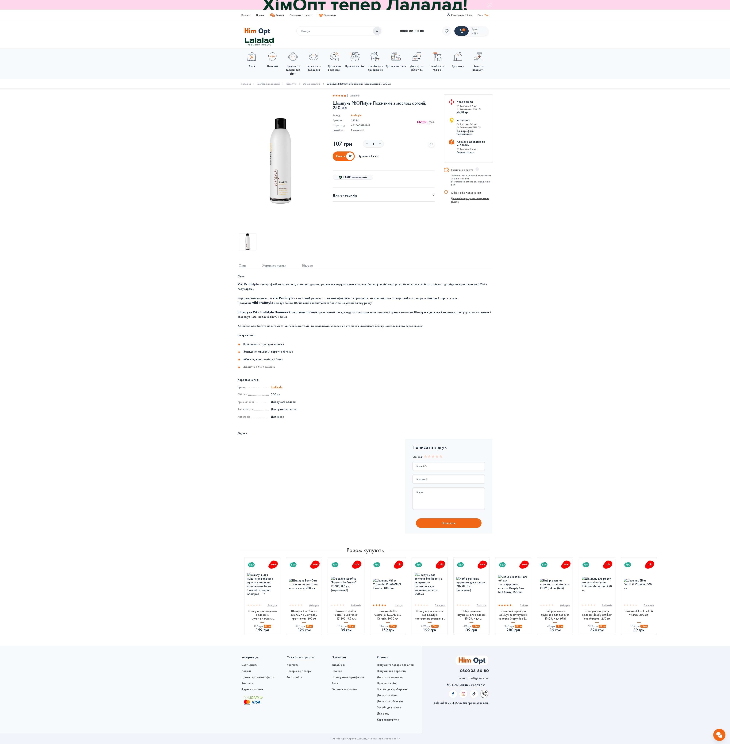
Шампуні (291, 84)
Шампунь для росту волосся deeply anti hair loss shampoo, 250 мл (597, 614)
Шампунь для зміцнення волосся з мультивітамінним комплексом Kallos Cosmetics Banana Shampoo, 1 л (262, 615)
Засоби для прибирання (392, 689)
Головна (246, 84)
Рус (479, 15)
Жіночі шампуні (311, 84)
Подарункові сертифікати (348, 677)
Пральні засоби (386, 683)
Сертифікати (249, 665)
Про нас (246, 15)
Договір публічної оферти (257, 677)
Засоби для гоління (389, 707)
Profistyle (356, 115)
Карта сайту (294, 677)
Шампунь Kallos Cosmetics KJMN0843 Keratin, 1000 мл (388, 614)
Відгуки (280, 15)
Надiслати (448, 523)
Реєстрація (457, 15)
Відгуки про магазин (344, 689)
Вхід (469, 15)
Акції (335, 683)
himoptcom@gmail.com (474, 678)
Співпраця (330, 15)
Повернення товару (299, 671)
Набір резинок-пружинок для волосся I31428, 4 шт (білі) (555, 614)
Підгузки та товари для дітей (395, 665)
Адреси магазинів (252, 689)
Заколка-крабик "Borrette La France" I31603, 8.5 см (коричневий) (346, 615)
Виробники (338, 665)
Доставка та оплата (301, 15)
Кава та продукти (388, 719)
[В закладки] (431, 144)
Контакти (247, 683)
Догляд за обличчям (390, 701)
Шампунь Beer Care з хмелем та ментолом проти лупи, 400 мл (304, 614)
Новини (260, 15)
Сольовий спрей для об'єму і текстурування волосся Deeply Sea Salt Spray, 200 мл (513, 615)
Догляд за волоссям (268, 84)
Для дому (383, 713)
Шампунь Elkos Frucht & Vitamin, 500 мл (638, 613)
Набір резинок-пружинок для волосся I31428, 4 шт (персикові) (471, 615)
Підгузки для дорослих (391, 671)
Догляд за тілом (387, 695)
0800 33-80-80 (412, 31)
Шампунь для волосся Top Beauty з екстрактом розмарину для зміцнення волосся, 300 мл (429, 615)
